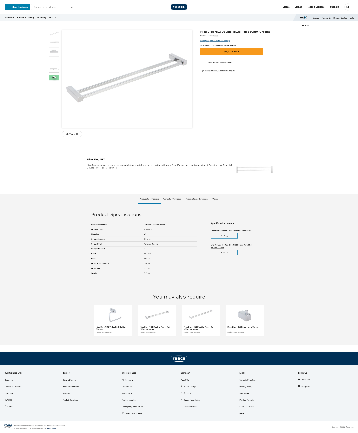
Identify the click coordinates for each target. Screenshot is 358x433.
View (223, 236)
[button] (189, 79)
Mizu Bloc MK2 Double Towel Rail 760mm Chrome (155, 328)
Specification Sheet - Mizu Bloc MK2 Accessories (231, 231)
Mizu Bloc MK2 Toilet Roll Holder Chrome (111, 328)
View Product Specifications (220, 63)
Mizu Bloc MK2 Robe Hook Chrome (243, 327)
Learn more (51, 428)
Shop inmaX (232, 51)
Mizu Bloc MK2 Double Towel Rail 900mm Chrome (198, 328)
